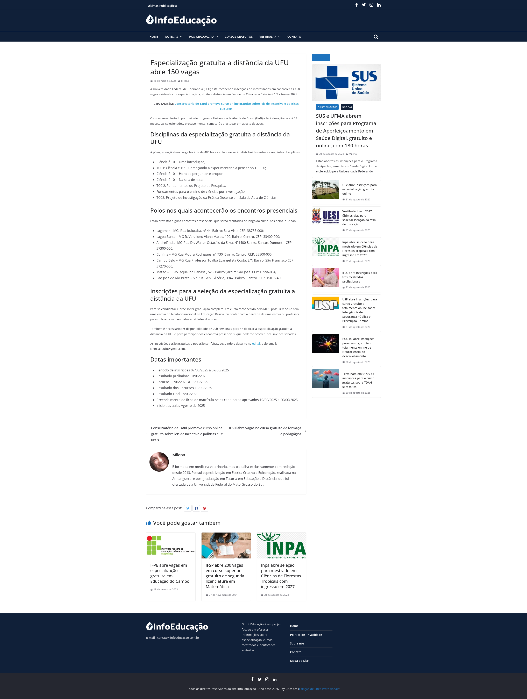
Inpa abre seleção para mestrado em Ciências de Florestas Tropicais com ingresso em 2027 (281, 575)
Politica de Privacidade (306, 635)
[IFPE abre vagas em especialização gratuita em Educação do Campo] (170, 535)
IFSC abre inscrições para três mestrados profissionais (359, 277)
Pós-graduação (201, 36)
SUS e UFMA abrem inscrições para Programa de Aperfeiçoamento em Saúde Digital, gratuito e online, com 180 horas (346, 130)
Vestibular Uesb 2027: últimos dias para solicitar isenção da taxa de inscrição (359, 217)
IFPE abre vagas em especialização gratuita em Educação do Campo (169, 573)
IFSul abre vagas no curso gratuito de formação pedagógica (265, 431)
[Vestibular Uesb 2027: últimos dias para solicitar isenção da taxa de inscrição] (325, 221)
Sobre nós (297, 643)
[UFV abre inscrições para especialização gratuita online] (325, 192)
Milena (185, 81)
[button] (180, 37)
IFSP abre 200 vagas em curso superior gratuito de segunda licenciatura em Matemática (225, 575)
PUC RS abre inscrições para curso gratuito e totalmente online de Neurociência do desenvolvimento (358, 347)
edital (256, 343)
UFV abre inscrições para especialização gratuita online (359, 189)
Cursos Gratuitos (239, 36)
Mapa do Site (299, 661)
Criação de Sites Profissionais (319, 689)
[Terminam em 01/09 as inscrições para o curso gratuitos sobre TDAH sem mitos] (325, 383)
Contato (294, 36)
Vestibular (267, 36)
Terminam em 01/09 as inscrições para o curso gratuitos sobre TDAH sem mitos (358, 380)
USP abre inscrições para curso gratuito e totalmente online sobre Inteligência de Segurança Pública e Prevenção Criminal (359, 310)
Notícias (171, 36)
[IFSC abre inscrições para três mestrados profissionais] (325, 280)
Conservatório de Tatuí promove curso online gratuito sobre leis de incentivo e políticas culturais (187, 434)
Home (153, 36)
